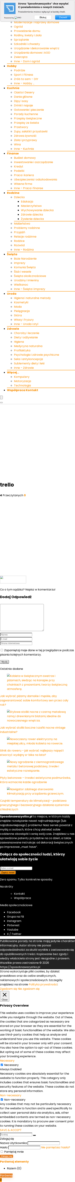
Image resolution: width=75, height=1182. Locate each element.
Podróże (19, 70)
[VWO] (18, 17)
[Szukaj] (34, 1135)
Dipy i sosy (21, 101)
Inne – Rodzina (24, 250)
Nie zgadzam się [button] (29, 989)
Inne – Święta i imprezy (29, 289)
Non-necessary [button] (10, 1095)
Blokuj (43, 17)
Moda (18, 307)
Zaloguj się (6, 1156)
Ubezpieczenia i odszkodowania (35, 179)
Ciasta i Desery (24, 92)
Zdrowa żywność (25, 136)
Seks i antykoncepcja (28, 359)
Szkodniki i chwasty (27, 44)
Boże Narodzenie (25, 259)
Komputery (21, 377)
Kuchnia (13, 88)
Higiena (19, 342)
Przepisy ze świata (26, 123)
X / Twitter (14, 934)
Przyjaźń (19, 232)
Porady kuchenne (26, 114)
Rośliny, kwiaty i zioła (28, 35)
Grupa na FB (16, 917)
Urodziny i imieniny (26, 280)
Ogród (18, 27)
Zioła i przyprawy (25, 140)
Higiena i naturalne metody (32, 298)
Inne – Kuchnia (24, 149)
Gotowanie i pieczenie (29, 110)
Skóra (18, 315)
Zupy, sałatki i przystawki (30, 131)
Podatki (19, 171)
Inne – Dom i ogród (27, 61)
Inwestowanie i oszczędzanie (33, 162)
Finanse (13, 153)
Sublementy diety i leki (29, 363)
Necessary (11, 1065)
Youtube (12, 930)
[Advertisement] (37, 443)
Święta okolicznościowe (30, 276)
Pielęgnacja (22, 311)
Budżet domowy (25, 158)
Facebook (14, 912)
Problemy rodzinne (27, 228)
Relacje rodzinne (25, 237)
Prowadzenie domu (27, 31)
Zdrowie (13, 329)
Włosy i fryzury (24, 320)
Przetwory (21, 127)
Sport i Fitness (23, 75)
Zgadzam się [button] (8, 989)
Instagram (14, 921)
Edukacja (27, 202)
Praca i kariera (24, 175)
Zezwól (63, 17)
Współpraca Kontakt (22, 390)
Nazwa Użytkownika (13, 1143)
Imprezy (19, 263)
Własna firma (23, 184)
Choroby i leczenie (26, 333)
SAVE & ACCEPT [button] (11, 1130)
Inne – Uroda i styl (26, 324)
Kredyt (18, 166)
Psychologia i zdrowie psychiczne (36, 355)
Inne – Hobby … (24, 83)
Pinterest (13, 925)
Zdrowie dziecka (32, 215)
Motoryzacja (22, 381)
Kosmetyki (21, 302)
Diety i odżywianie (26, 337)
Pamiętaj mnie (13, 1152)
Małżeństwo (22, 224)
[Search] (1, 402)
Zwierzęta (20, 57)
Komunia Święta (25, 267)
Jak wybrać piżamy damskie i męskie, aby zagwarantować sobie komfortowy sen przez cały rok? (34, 700)
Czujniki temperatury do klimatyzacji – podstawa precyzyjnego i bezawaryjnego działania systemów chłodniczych (34, 805)
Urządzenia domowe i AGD (32, 53)
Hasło (4, 1147)
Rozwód (19, 245)
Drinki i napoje (23, 105)
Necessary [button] (7, 1061)
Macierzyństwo (31, 206)
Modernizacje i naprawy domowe (36, 22)
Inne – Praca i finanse (28, 188)
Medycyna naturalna (28, 346)
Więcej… (13, 372)
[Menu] (1, 397)
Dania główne (23, 97)
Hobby (12, 66)
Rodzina (13, 193)
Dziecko (19, 197)
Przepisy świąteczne (28, 118)
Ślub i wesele (22, 272)
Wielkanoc (21, 285)
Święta (12, 254)
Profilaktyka (22, 350)
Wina (17, 144)
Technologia (22, 385)
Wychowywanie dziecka (37, 210)
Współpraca (22, 898)
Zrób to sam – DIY (26, 79)
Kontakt (19, 894)
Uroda (11, 294)
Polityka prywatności (43, 984)
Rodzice (19, 241)
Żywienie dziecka (32, 219)
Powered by (9, 17)
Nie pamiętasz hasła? (55, 1147)
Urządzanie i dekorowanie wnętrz (36, 48)
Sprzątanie (21, 40)
